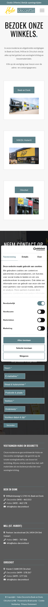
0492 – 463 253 (24, 499)
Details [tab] (25, 257)
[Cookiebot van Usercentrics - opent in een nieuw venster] (34, 249)
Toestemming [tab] (9, 257)
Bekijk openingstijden (31, 2)
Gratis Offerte (13, 2)
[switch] (41, 311)
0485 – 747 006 (20, 539)
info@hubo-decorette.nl (18, 506)
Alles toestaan (24, 340)
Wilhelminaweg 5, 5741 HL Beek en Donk (25, 496)
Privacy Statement (29, 604)
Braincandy (32, 600)
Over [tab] (39, 257)
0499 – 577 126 (20, 576)
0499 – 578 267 (24, 572)
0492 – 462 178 (20, 503)
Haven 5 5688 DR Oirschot (18, 568)
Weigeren (24, 356)
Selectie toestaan (24, 348)
